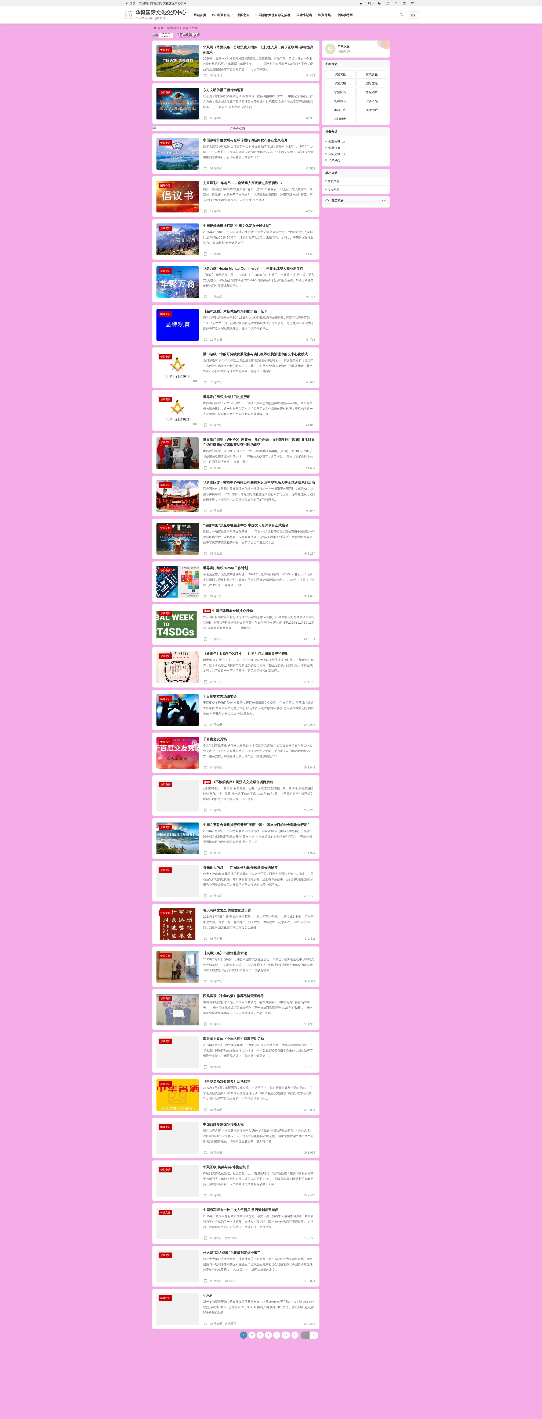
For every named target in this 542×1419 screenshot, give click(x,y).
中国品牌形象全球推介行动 (232, 611)
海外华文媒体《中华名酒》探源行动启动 (233, 1038)
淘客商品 (340, 101)
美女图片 (372, 110)
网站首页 (200, 15)
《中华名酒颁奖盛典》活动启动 (226, 1081)
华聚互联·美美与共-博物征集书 (226, 1167)
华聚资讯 (165, 49)
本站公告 (340, 110)
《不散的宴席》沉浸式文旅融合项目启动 (242, 782)
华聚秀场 (324, 15)
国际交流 (165, 185)
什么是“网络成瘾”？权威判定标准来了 (232, 1252)
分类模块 (337, 200)
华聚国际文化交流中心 (161, 12)
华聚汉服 (165, 1298)
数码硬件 (231, 1323)
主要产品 (372, 101)
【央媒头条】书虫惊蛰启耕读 (225, 953)
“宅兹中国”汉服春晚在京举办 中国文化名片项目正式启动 (246, 525)
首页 (160, 28)
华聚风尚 (165, 741)
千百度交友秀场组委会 (220, 696)
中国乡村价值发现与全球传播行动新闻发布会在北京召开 (245, 140)
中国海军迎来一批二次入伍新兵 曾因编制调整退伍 (240, 1210)
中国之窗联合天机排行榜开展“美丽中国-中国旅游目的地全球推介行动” (256, 825)
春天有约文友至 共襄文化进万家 (227, 910)
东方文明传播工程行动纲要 (223, 90)
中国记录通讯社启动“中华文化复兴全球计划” (237, 225)
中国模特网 (345, 15)
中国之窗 (243, 15)
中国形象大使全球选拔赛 (273, 15)
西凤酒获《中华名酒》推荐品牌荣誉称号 (233, 996)
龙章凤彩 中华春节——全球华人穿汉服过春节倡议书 (242, 183)
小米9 (207, 1295)
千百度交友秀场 (215, 739)
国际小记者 (304, 15)
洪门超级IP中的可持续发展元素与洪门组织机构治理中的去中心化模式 (255, 354)
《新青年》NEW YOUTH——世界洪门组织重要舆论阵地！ (247, 653)
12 (286, 1335)
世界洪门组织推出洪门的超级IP (226, 397)
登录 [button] (132, 3)
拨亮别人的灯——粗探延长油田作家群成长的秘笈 (240, 867)
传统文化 (165, 527)
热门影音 (340, 119)
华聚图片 (372, 92)
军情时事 (231, 1238)
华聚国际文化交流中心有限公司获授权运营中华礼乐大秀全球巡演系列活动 (259, 482)
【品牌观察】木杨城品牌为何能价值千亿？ (235, 311)
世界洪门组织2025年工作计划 (225, 568)
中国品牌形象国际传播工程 (223, 1124)
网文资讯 (231, 1281)
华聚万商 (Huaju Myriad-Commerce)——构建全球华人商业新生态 (253, 268)
